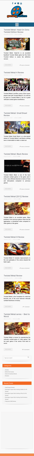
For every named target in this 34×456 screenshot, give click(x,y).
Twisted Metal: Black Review (16, 154)
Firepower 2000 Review (10, 401)
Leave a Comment (25, 65)
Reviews (7, 375)
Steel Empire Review (10, 387)
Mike (20, 34)
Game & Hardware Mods (11, 373)
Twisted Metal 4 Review (14, 72)
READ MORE (8, 64)
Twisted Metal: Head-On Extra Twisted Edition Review (16, 31)
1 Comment (26, 306)
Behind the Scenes (9, 371)
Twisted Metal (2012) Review (16, 196)
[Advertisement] (17, 430)
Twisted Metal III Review (14, 237)
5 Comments (26, 349)
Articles (7, 369)
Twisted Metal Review (13, 276)
